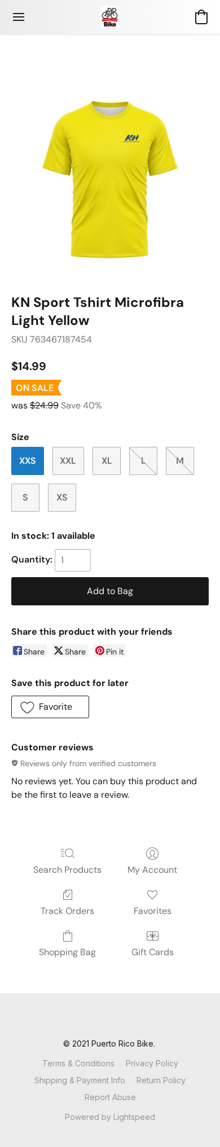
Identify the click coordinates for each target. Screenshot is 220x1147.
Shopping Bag (67, 952)
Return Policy (161, 1080)
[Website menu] (18, 17)
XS (62, 497)
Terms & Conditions (78, 1063)
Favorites (152, 911)
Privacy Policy (152, 1063)
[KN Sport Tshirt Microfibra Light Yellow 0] (110, 177)
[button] (110, 17)
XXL (68, 461)
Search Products (67, 870)
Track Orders (67, 911)
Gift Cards (152, 952)
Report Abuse (110, 1097)
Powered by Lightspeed (110, 1117)
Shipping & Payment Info (79, 1080)
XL (107, 461)
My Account (152, 870)
